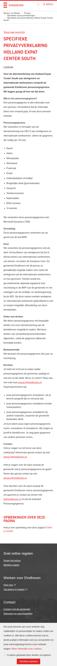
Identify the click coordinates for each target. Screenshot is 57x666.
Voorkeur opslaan (28, 661)
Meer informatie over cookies (27, 648)
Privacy (27, 13)
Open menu (45, 4)
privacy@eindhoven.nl (30, 382)
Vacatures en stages (14, 589)
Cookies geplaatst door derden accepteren (29, 655)
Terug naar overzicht (14, 32)
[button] (38, 4)
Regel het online (12, 560)
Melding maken (11, 565)
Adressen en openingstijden (18, 613)
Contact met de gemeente (17, 609)
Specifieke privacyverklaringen (21, 15)
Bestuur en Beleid (12, 13)
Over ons (8, 585)
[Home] (13, 5)
